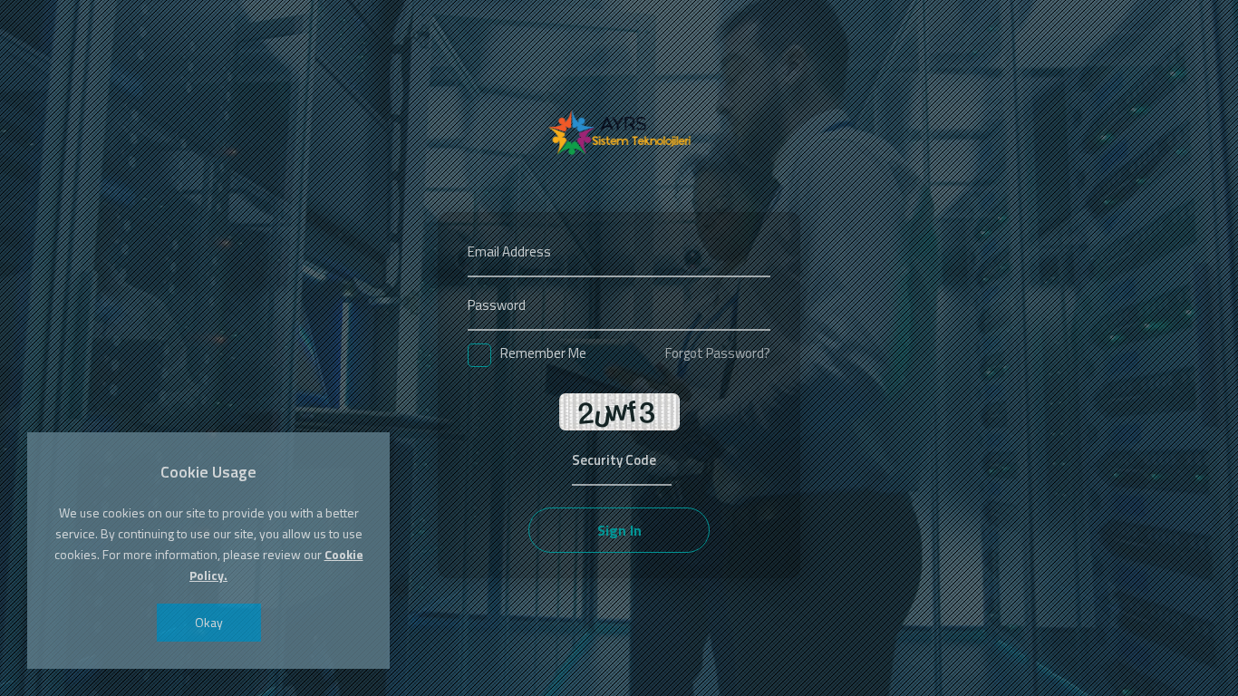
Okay (209, 622)
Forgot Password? (717, 353)
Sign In (619, 530)
